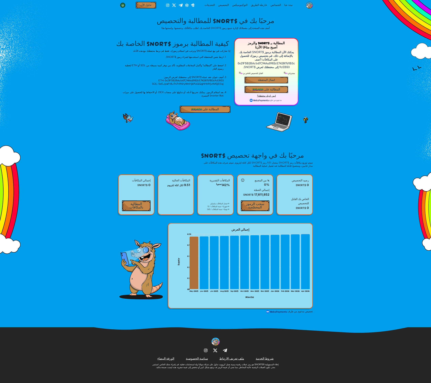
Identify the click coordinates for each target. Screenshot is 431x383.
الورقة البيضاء (165, 358)
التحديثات (210, 5)
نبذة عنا (288, 5)
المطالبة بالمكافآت (136, 205)
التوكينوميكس (239, 5)
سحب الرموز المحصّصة (255, 205)
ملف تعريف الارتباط (231, 358)
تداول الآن (145, 5)
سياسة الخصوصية (197, 358)
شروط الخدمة (265, 358)
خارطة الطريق (259, 5)
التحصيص (223, 5)
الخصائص (276, 5)
